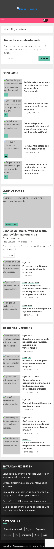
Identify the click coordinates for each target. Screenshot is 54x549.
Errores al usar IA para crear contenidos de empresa (36, 106)
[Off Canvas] (2, 20)
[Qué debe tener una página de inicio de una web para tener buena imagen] (13, 170)
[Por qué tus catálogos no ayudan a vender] (13, 149)
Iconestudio (9, 242)
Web (15, 224)
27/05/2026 (28, 433)
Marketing (26, 534)
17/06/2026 (28, 298)
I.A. (29, 263)
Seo (32, 282)
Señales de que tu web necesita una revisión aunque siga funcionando (37, 86)
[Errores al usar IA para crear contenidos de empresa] (13, 108)
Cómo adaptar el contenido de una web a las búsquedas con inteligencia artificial (36, 127)
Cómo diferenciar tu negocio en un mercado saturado (36, 445)
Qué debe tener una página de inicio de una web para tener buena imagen (35, 168)
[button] (51, 20)
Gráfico (7, 534)
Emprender (26, 439)
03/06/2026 (30, 152)
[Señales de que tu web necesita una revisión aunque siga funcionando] (13, 88)
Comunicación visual (13, 529)
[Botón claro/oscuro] (45, 20)
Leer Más (9, 255)
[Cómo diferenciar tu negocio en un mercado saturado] (11, 445)
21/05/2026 (28, 452)
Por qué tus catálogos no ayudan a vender (36, 147)
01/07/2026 (22, 242)
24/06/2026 (30, 113)
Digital (8, 224)
